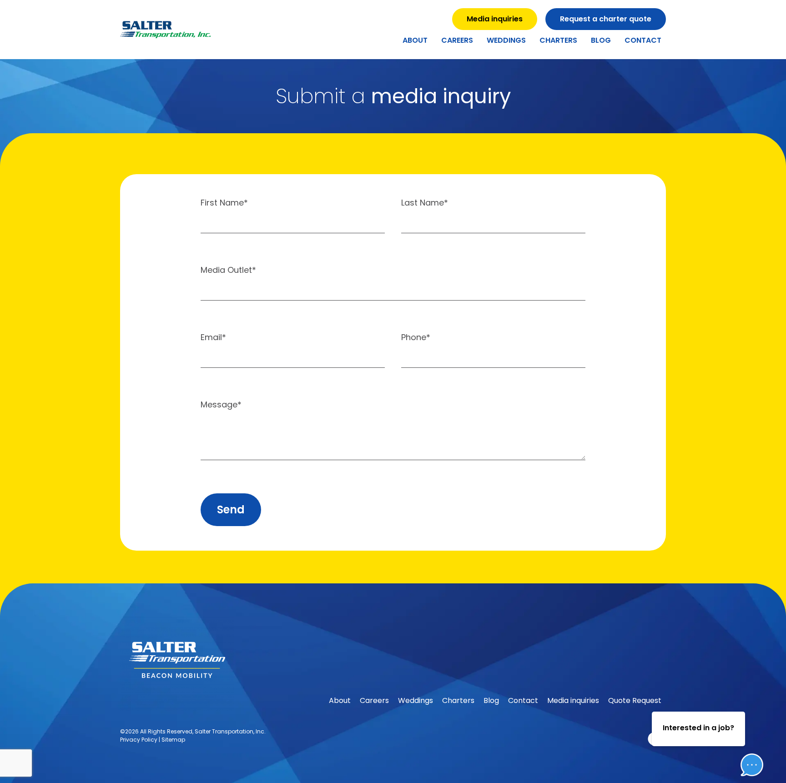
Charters (558, 40)
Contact (643, 40)
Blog (601, 40)
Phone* (415, 338)
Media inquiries (573, 700)
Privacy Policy (138, 739)
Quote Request (634, 700)
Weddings (506, 40)
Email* (213, 338)
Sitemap (173, 739)
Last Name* (424, 203)
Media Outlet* (228, 271)
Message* (221, 405)
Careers (457, 40)
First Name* (224, 203)
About (415, 40)
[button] (745, 737)
